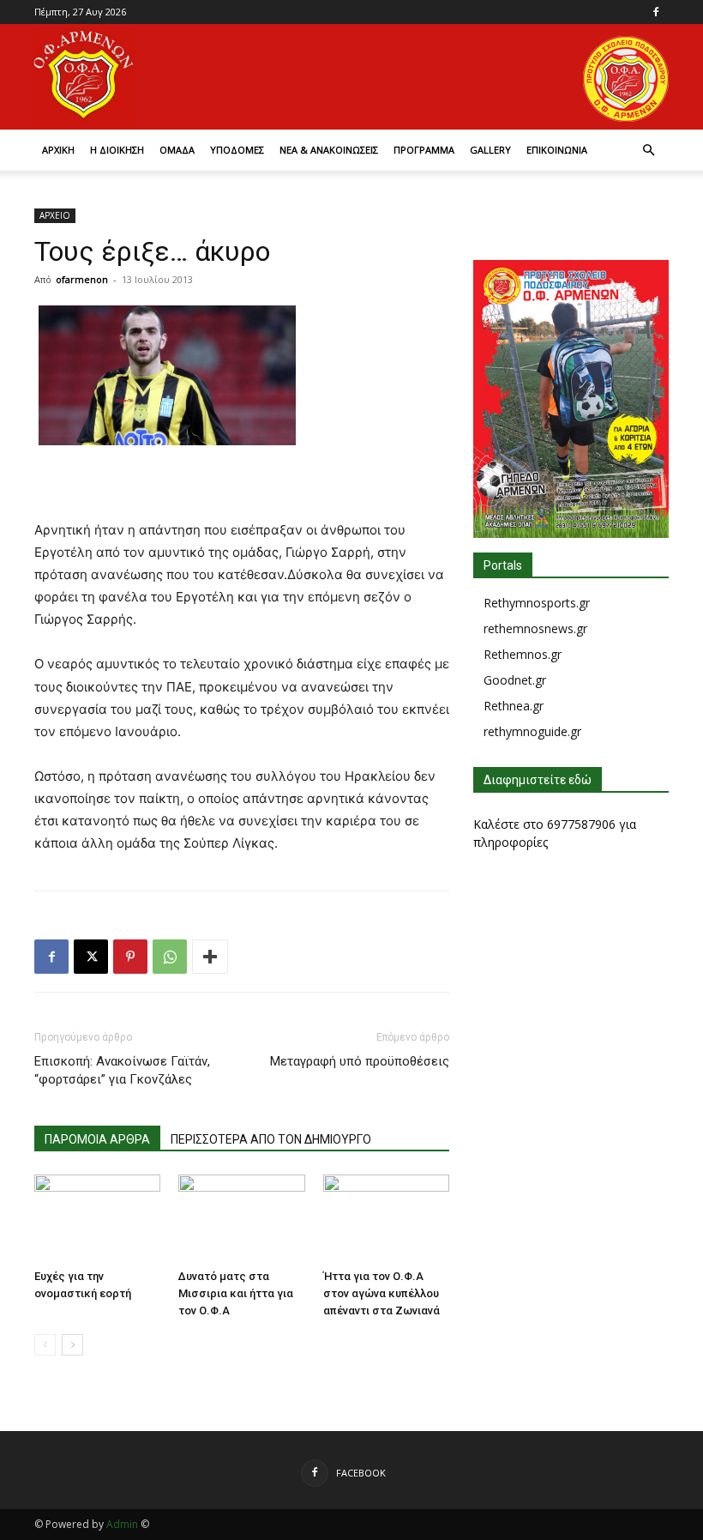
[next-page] (72, 1345)
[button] (648, 150)
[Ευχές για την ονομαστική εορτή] (97, 1218)
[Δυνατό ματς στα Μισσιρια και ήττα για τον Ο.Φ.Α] (241, 1218)
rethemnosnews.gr (535, 628)
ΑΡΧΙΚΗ (58, 149)
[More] (210, 956)
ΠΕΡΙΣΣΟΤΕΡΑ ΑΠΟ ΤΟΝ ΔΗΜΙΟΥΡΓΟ (271, 1139)
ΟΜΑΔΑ (177, 149)
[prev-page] (45, 1345)
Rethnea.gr (514, 706)
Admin (122, 1524)
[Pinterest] (130, 956)
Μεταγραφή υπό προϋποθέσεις (359, 1061)
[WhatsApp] (170, 956)
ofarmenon (82, 279)
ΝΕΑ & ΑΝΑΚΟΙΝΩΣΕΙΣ (328, 149)
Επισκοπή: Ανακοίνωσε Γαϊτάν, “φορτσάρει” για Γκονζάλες (122, 1070)
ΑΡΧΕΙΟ (54, 215)
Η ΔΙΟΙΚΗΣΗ (117, 149)
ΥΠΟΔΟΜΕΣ (237, 149)
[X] (91, 956)
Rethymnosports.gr (537, 603)
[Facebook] (656, 12)
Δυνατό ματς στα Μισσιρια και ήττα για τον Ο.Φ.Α (235, 1293)
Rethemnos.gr (523, 654)
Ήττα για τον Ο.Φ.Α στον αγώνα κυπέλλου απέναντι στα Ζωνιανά (381, 1293)
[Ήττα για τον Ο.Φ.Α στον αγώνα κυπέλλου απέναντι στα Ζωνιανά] (386, 1218)
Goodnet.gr (515, 680)
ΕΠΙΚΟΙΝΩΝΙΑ (556, 149)
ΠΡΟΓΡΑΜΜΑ (424, 149)
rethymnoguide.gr (532, 731)
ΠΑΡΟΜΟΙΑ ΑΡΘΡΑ (97, 1139)
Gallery (490, 149)
